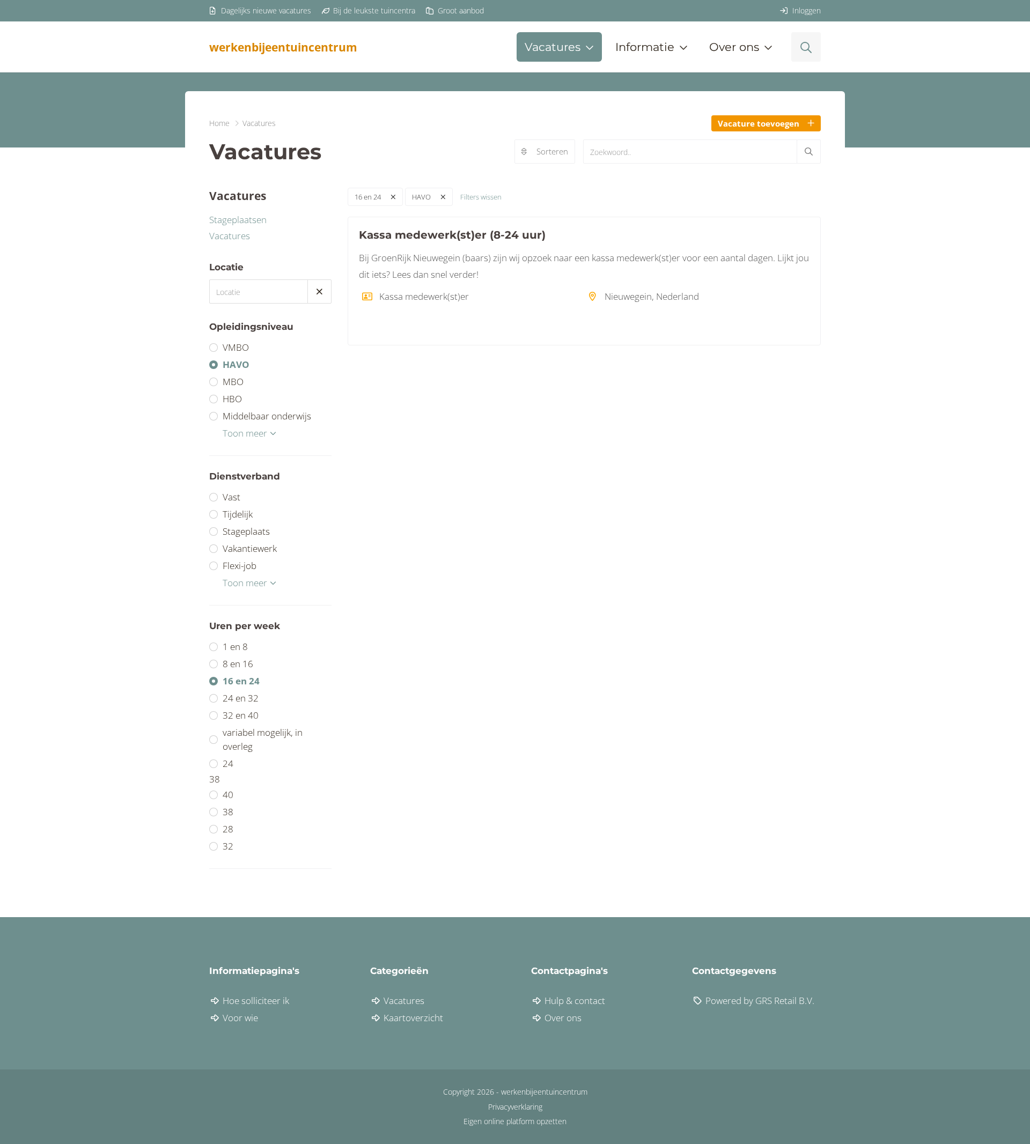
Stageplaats (246, 531)
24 (228, 763)
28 (228, 829)
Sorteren (552, 151)
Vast (231, 497)
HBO (232, 399)
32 (228, 846)
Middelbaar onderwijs (267, 416)
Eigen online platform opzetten (515, 1121)
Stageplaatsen (238, 219)
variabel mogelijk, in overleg (263, 739)
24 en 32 (241, 698)
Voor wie (239, 1018)
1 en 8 (235, 646)
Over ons (562, 1018)
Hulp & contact (573, 1000)
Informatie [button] (644, 47)
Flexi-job (239, 565)
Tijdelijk (238, 514)
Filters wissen (481, 197)
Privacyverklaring (515, 1107)
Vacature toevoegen (758, 123)
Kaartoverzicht (412, 1018)
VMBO (236, 347)
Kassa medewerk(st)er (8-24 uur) (452, 234)
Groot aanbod (460, 10)
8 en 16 (238, 664)
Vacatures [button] (552, 47)
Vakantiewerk (250, 548)
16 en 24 (241, 681)
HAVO (236, 364)
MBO (233, 381)
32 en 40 (241, 715)
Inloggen (805, 10)
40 (228, 794)
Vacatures (229, 236)
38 (228, 812)
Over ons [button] (734, 47)
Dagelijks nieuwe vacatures (265, 10)
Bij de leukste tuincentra (373, 10)
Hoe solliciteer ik (254, 1000)
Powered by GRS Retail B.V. (758, 1000)
